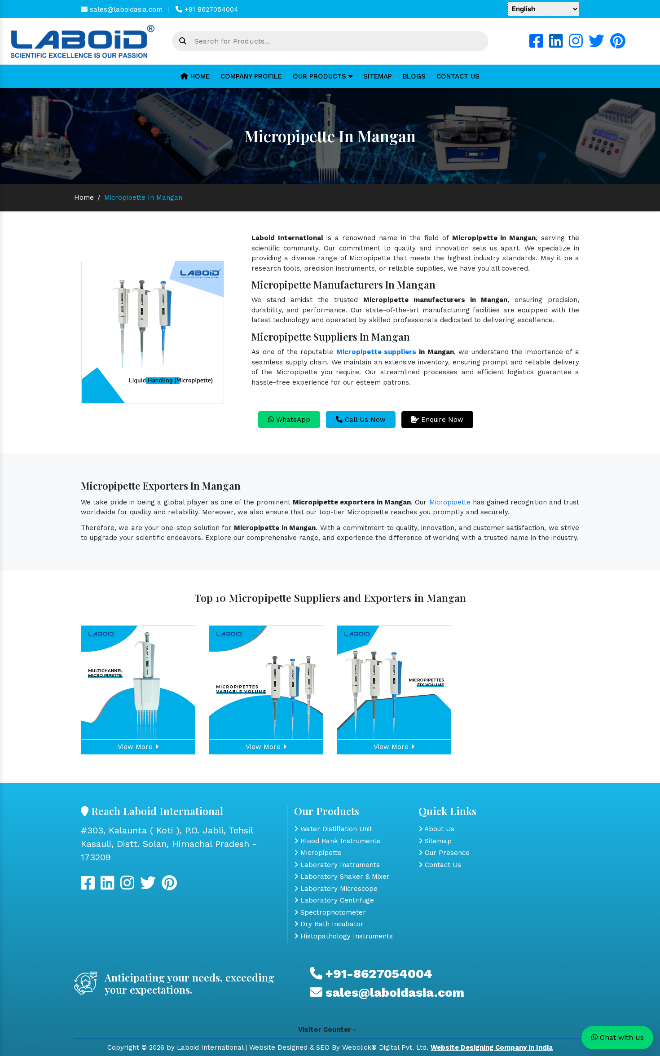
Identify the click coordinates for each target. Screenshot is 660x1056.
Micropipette (450, 502)
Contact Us (458, 76)
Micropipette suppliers (376, 352)
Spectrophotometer (332, 912)
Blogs (414, 76)
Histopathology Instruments (345, 936)
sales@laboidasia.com (125, 9)
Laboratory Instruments (339, 865)
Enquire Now (441, 420)
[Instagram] (576, 44)
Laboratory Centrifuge (336, 900)
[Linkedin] (556, 44)
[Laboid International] (82, 41)
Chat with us (621, 1037)
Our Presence (446, 853)
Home (199, 76)
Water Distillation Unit (335, 829)
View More (136, 747)
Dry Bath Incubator (331, 924)
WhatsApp (292, 420)
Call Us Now (364, 420)
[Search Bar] (182, 41)
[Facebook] (536, 44)
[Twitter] (596, 44)
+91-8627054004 (377, 973)
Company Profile (251, 76)
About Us (438, 829)
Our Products (320, 76)
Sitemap (377, 76)
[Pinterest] (617, 44)
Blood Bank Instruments (339, 841)
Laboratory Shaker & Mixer (344, 876)
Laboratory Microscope (338, 889)
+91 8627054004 (210, 9)
